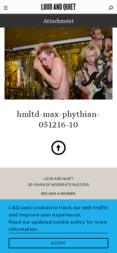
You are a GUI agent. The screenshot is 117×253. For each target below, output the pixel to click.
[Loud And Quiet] (58, 6)
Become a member (58, 194)
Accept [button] (58, 243)
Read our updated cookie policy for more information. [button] (58, 225)
